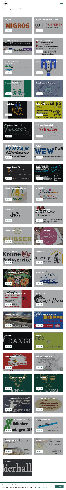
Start (5, 9)
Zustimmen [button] (59, 486)
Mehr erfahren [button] (42, 487)
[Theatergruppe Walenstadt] (5, 3)
